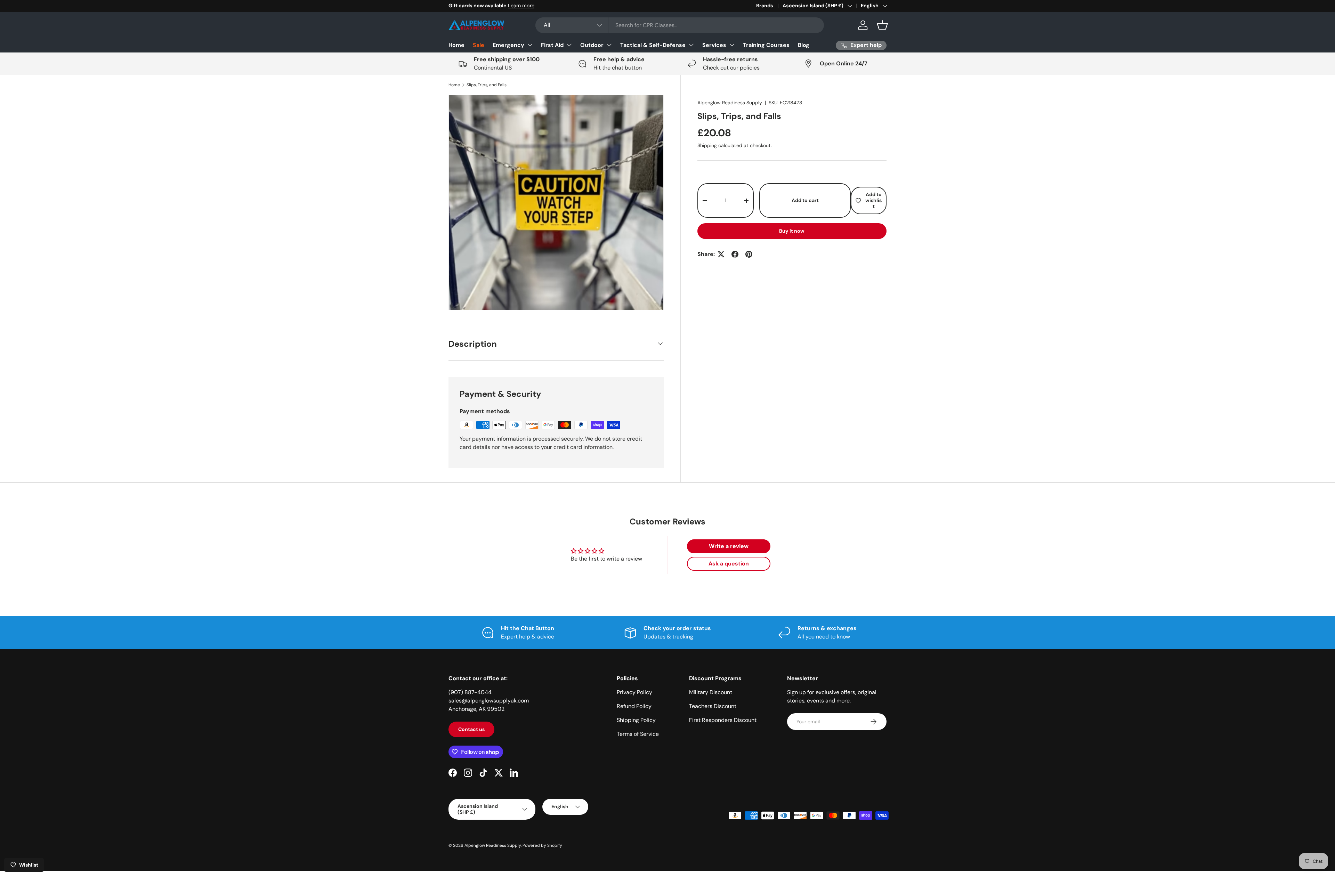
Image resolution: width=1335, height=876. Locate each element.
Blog (803, 45)
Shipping (707, 145)
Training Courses (766, 45)
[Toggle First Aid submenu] (569, 45)
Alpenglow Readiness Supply (729, 102)
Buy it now (791, 231)
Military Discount (710, 692)
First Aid (552, 45)
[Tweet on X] (721, 254)
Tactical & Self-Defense (653, 45)
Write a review (729, 546)
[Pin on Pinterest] (749, 254)
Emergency (508, 45)
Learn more (521, 5)
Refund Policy (634, 706)
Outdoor (592, 45)
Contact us (471, 729)
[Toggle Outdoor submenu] (609, 45)
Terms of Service (638, 734)
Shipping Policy (636, 720)
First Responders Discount (722, 720)
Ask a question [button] (729, 563)
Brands (764, 5)
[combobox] (679, 25)
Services (714, 45)
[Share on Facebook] (735, 254)
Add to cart (805, 200)
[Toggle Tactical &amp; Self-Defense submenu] (691, 45)
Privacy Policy (634, 692)
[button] (882, 25)
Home (456, 45)
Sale (478, 45)
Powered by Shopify (542, 845)
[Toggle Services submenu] (732, 45)
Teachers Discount (712, 706)
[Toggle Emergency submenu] (530, 45)
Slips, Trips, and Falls (487, 85)
